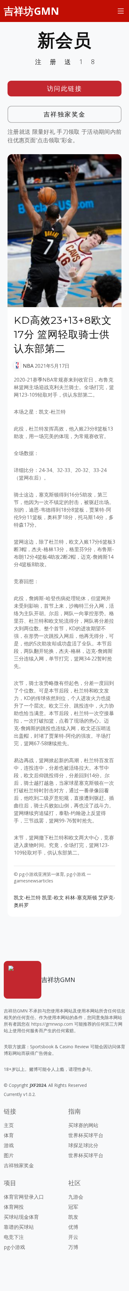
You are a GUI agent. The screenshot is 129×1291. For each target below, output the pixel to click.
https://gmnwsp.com (52, 1024)
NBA (28, 365)
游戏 (9, 1145)
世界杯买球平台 (85, 1135)
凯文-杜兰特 (27, 897)
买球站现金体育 (21, 1216)
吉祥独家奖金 (65, 114)
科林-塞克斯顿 (81, 897)
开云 (73, 1237)
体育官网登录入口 (24, 1196)
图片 (9, 1155)
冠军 (73, 1206)
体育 (9, 1135)
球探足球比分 (83, 1145)
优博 (73, 1226)
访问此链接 (64, 88)
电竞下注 (14, 1237)
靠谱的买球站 (19, 1226)
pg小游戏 (14, 1247)
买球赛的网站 (83, 1125)
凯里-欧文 (53, 897)
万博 (73, 1247)
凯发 (73, 1216)
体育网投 (14, 1206)
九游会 (75, 1196)
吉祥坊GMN (31, 11)
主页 (9, 1125)
